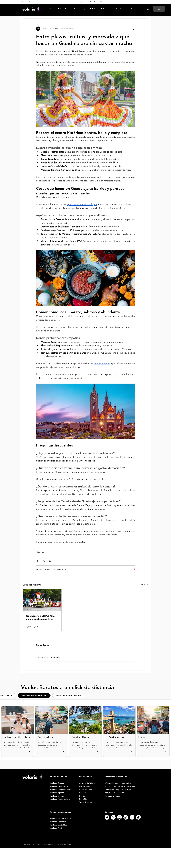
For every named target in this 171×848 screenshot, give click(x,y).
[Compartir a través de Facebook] (37, 561)
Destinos (40, 552)
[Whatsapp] (125, 817)
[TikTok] (138, 817)
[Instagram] (119, 817)
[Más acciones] (133, 28)
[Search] (148, 9)
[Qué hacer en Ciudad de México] (42, 600)
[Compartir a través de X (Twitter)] (44, 561)
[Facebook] (107, 817)
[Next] (29, 751)
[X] (113, 817)
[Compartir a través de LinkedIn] (50, 561)
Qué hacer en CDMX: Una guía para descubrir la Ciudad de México (40, 617)
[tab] (34, 695)
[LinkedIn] (132, 817)
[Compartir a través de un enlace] (57, 561)
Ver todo (144, 584)
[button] (29, 2)
